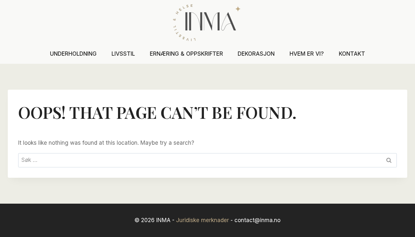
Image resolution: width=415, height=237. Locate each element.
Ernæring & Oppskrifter (186, 54)
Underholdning (73, 54)
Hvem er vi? (307, 54)
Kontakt (352, 54)
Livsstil (123, 54)
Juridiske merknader (202, 220)
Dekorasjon (256, 54)
